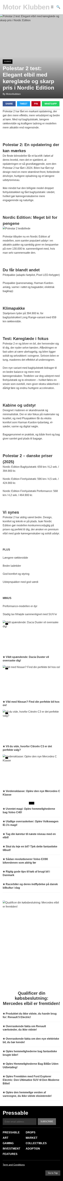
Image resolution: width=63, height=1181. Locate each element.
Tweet (23, 103)
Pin (36, 103)
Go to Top (53, 1173)
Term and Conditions (14, 1164)
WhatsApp (51, 103)
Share (9, 103)
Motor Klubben (26, 7)
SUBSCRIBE (46, 1121)
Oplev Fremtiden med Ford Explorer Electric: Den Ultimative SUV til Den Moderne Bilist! (31, 1080)
